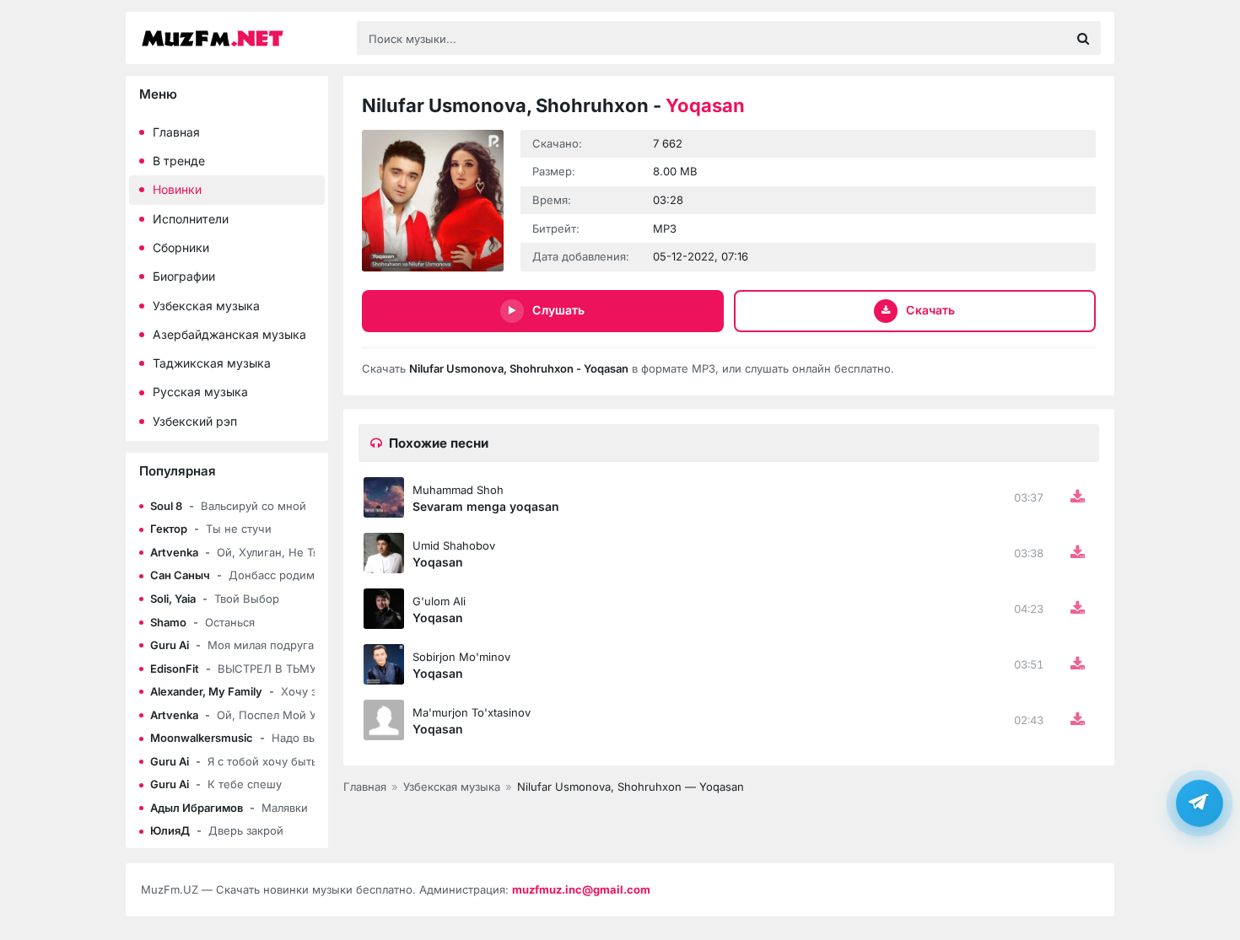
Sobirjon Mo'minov (461, 656)
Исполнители (191, 219)
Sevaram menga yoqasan (485, 506)
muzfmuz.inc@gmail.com (581, 889)
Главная (176, 132)
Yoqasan (437, 562)
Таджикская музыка (212, 363)
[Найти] (1083, 38)
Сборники (181, 247)
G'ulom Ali (439, 601)
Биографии (184, 276)
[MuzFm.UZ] (240, 38)
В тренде (179, 160)
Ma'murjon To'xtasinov (471, 712)
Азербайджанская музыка (229, 334)
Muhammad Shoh (458, 490)
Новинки (177, 189)
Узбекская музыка (206, 305)
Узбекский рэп (195, 421)
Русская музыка (200, 391)
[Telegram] (1199, 801)
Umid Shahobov (453, 545)
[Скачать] (1077, 497)
